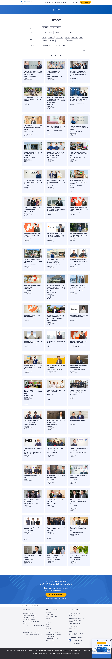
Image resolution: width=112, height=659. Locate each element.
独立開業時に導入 (46, 45)
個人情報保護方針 (17, 650)
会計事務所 (45, 27)
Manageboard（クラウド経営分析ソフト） (31, 632)
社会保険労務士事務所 (55, 27)
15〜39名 (58, 32)
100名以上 (72, 32)
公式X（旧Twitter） (77, 643)
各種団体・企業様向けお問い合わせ (29, 615)
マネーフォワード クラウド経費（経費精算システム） (74, 624)
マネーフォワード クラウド (27, 605)
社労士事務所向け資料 (106, 655)
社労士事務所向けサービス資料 (29, 619)
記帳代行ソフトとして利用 (59, 45)
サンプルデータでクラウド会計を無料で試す (31, 621)
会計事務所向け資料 (97, 655)
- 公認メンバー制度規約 (50, 636)
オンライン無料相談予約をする (56, 594)
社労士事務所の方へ (58, 2)
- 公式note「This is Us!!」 (51, 640)
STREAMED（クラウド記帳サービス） (30, 635)
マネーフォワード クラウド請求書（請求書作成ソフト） (75, 621)
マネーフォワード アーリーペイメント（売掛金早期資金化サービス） (33, 629)
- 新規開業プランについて (50, 618)
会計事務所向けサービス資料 (28, 617)
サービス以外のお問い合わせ (88, 650)
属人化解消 (52, 40)
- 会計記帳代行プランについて (51, 616)
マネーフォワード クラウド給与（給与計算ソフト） (74, 627)
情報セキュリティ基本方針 (27, 650)
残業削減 (67, 37)
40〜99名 (65, 32)
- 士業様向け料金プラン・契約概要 (52, 638)
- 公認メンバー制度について (51, 614)
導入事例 (64, 2)
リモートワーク (61, 40)
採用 (81, 37)
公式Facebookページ (77, 640)
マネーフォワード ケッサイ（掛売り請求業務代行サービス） (33, 626)
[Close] (111, 640)
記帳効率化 (51, 37)
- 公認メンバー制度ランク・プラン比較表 (53, 634)
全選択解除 (85, 50)
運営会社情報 (9, 650)
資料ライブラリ (76, 2)
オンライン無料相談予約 (85, 2)
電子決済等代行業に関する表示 (75, 650)
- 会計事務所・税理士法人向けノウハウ (53, 632)
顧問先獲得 (74, 37)
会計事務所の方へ (48, 2)
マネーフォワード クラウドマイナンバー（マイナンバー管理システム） (76, 634)
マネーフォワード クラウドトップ (75, 611)
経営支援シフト (70, 40)
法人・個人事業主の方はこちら (75, 637)
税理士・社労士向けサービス (38, 605)
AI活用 (44, 37)
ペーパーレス (59, 37)
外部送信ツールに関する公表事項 (61, 650)
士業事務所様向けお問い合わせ (29, 613)
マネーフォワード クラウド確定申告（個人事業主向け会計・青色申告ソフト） (76, 617)
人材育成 (45, 40)
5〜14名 (50, 32)
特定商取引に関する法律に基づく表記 (46, 650)
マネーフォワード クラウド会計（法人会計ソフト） (74, 614)
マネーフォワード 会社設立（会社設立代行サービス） (33, 634)
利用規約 (35, 650)
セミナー (69, 2)
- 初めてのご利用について (50, 620)
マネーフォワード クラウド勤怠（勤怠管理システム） (74, 630)
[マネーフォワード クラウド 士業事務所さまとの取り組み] (27, 2)
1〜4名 (44, 32)
